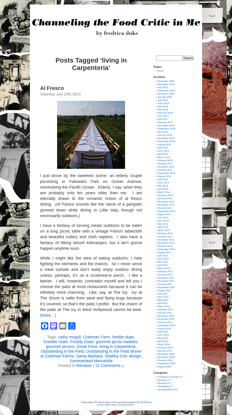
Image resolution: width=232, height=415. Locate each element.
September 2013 (166, 211)
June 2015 (163, 151)
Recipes (162, 380)
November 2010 (166, 319)
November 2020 (166, 93)
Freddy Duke (82, 342)
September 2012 (166, 249)
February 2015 (165, 160)
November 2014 (166, 166)
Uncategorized (165, 389)
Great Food (87, 346)
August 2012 (164, 252)
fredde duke (123, 337)
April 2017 (162, 119)
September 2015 (166, 141)
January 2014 (165, 198)
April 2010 (162, 341)
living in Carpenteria (117, 346)
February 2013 (165, 233)
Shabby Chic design (123, 356)
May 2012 (163, 262)
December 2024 (166, 84)
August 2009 (164, 366)
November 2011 (166, 281)
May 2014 (163, 185)
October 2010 (165, 322)
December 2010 (166, 316)
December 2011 (166, 278)
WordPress (145, 402)
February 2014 (165, 195)
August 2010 (164, 328)
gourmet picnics (60, 346)
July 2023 (163, 87)
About (160, 71)
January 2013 (165, 236)
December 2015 (166, 138)
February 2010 (165, 347)
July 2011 (163, 293)
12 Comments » (109, 365)
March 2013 (164, 230)
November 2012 (166, 243)
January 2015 (165, 163)
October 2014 (165, 170)
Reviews (84, 365)
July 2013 (163, 217)
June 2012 (163, 258)
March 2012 (164, 268)
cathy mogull (69, 337)
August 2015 (164, 144)
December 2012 (166, 239)
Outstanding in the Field (62, 351)
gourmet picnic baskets (117, 342)
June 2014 (163, 182)
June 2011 (163, 297)
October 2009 (165, 360)
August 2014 (164, 176)
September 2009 (166, 363)
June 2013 (163, 220)
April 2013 (162, 227)
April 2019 (162, 106)
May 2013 (163, 224)
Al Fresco (52, 88)
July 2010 (163, 331)
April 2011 (162, 303)
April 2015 (162, 154)
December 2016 (166, 125)
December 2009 (166, 354)
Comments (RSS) (125, 404)
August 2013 (164, 214)
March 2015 (164, 157)
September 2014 (166, 173)
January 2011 (165, 312)
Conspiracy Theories (168, 377)
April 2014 (162, 189)
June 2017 (163, 116)
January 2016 (165, 135)
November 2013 (166, 205)
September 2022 (166, 90)
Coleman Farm (96, 337)
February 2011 (165, 309)
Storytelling (163, 386)
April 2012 (162, 265)
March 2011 (164, 306)
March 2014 (164, 192)
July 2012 (163, 255)
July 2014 (163, 179)
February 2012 (165, 271)
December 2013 (166, 201)
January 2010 (165, 350)
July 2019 (163, 100)
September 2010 (166, 325)
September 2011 (166, 287)
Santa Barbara (89, 356)
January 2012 (165, 274)
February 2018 (165, 113)
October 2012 (165, 246)
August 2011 (164, 290)
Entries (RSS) (104, 404)
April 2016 (162, 132)
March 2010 (164, 344)
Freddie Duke (56, 342)
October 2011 (165, 284)
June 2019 (163, 103)
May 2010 (163, 338)
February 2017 (165, 122)
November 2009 (166, 357)
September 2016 (166, 128)
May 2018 (163, 109)
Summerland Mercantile (91, 361)
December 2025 (166, 81)
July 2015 (163, 147)
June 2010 (163, 335)
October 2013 (165, 208)
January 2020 (165, 97)
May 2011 (163, 300)
